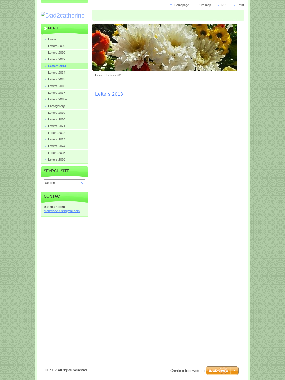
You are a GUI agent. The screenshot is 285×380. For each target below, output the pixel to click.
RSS (224, 5)
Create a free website (187, 371)
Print (241, 5)
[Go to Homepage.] (63, 15)
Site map (205, 5)
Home (99, 75)
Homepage (181, 5)
